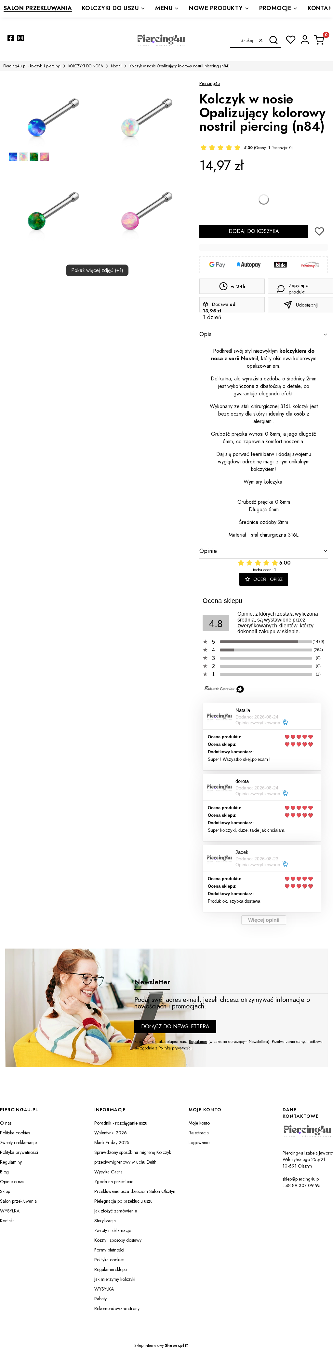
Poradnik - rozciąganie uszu (120, 1123)
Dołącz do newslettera (175, 1026)
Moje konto (199, 1123)
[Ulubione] (291, 40)
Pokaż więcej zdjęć (97, 270)
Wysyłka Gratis (108, 1172)
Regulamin (198, 1042)
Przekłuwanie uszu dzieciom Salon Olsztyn (134, 1191)
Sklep (5, 1191)
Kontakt (7, 1220)
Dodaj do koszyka (254, 231)
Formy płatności (109, 1250)
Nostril (116, 66)
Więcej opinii (263, 920)
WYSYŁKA (10, 1211)
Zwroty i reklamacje (18, 1142)
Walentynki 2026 (110, 1132)
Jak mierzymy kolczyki (114, 1279)
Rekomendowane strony (117, 1308)
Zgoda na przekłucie (113, 1181)
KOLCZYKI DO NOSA (85, 66)
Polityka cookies (15, 1132)
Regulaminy (11, 1162)
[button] (273, 40)
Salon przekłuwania (18, 1201)
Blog (4, 1172)
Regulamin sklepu (110, 1269)
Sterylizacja (105, 1220)
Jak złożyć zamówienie (115, 1211)
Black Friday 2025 (111, 1142)
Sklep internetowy (159, 1345)
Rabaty (100, 1298)
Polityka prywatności (19, 1152)
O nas (5, 1123)
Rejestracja (199, 1132)
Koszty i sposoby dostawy (117, 1240)
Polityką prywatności (175, 1048)
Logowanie (199, 1142)
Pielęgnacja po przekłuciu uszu (123, 1201)
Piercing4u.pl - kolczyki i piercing (31, 66)
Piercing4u (209, 83)
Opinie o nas (12, 1181)
